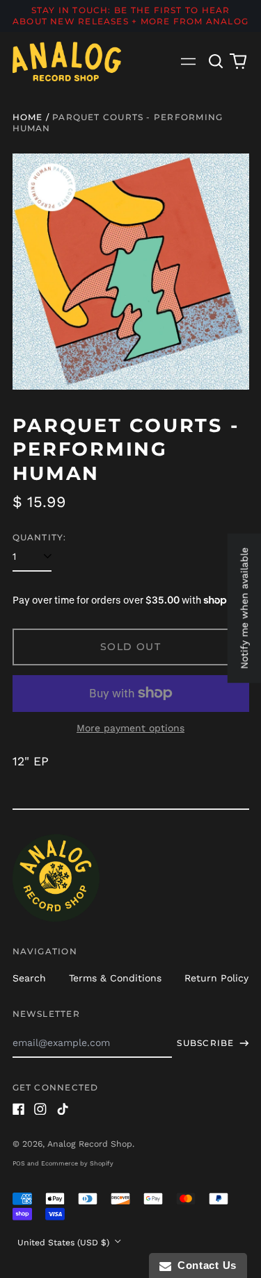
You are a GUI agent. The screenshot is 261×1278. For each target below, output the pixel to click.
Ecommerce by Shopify (77, 1163)
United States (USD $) (64, 1242)
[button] (216, 62)
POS (19, 1163)
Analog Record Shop (89, 1144)
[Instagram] (40, 1109)
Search (29, 978)
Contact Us (204, 1265)
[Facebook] (19, 1109)
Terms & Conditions (115, 978)
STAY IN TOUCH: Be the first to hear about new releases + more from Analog (130, 15)
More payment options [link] (130, 727)
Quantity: (40, 537)
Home (28, 117)
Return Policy (216, 978)
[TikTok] (62, 1109)
